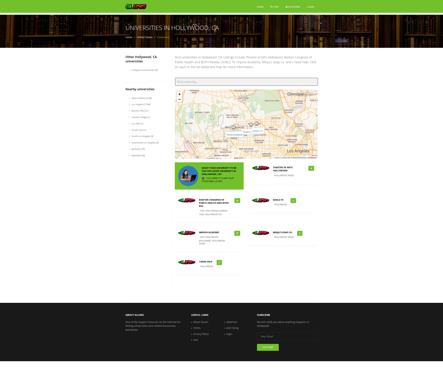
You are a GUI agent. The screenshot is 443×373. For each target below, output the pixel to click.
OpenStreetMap (299, 157)
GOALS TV (258, 130)
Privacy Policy (201, 334)
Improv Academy (234, 134)
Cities (275, 6)
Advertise (231, 322)
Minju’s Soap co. (282, 232)
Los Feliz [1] (137, 123)
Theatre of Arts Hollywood (283, 169)
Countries (293, 6)
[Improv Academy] (234, 127)
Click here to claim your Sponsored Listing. (217, 180)
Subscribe (267, 347)
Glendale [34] (138, 155)
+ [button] (179, 94)
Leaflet (277, 157)
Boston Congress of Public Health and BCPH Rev (214, 203)
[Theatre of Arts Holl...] (251, 125)
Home (260, 6)
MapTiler (286, 157)
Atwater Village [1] (140, 117)
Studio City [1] (138, 129)
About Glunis (200, 322)
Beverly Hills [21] (139, 110)
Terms (197, 328)
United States (144, 37)
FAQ (195, 339)
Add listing (232, 328)
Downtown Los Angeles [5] (145, 142)
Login (310, 6)
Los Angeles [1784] (140, 104)
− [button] (179, 99)
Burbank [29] (138, 149)
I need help (205, 261)
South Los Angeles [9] (142, 136)
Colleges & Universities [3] (144, 70)
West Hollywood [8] (141, 98)
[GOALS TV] (257, 124)
